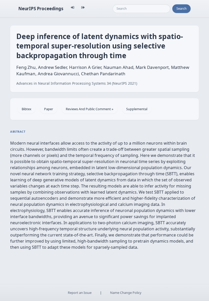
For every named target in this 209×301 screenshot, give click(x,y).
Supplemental (136, 109)
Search (181, 8)
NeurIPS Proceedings (40, 8)
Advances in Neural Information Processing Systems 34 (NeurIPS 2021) (76, 83)
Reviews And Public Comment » (89, 109)
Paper (48, 109)
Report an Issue (80, 292)
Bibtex (26, 109)
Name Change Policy (125, 292)
